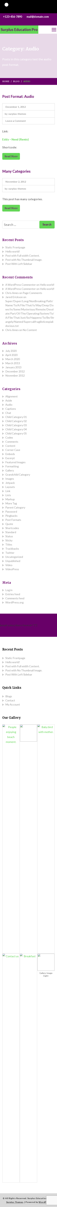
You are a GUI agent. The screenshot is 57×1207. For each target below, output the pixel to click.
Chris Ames (12, 293)
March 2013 (12, 363)
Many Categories (16, 171)
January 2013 (13, 367)
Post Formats (13, 519)
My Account (12, 704)
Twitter (9, 552)
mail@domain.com (38, 16)
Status (9, 536)
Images (9, 478)
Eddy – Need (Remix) (15, 139)
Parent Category (15, 507)
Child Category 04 (16, 429)
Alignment (11, 396)
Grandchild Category (17, 474)
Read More (11, 156)
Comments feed (14, 598)
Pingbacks (11, 515)
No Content (30, 330)
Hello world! (12, 251)
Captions (10, 408)
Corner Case (12, 450)
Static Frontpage (15, 247)
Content (10, 445)
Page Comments (32, 293)
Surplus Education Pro (19, 29)
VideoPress (12, 569)
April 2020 (11, 355)
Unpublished (12, 561)
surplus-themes (17, 113)
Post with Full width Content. (22, 255)
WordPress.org (14, 602)
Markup (10, 499)
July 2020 (11, 350)
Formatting (12, 466)
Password (11, 511)
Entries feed (12, 594)
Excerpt (10, 458)
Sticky (8, 540)
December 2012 (15, 371)
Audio (8, 404)
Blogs (8, 696)
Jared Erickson (14, 297)
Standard (10, 532)
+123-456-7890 (12, 16)
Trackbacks (12, 548)
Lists (8, 495)
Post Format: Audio (18, 96)
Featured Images (15, 462)
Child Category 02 (16, 421)
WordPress (45, 1202)
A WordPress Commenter (20, 284)
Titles (8, 544)
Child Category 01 (16, 417)
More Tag (11, 503)
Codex (9, 437)
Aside (8, 400)
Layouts (10, 487)
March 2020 (12, 359)
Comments (11, 441)
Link (7, 491)
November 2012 (15, 375)
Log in (8, 590)
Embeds (10, 454)
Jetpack (10, 482)
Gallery (9, 470)
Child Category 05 (16, 433)
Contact (10, 700)
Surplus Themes (14, 1202)
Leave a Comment (15, 121)
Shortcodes (12, 528)
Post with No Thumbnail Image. (23, 259)
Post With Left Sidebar (18, 263)
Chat (8, 412)
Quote (9, 524)
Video (8, 565)
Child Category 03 (16, 425)
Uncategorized (14, 556)
